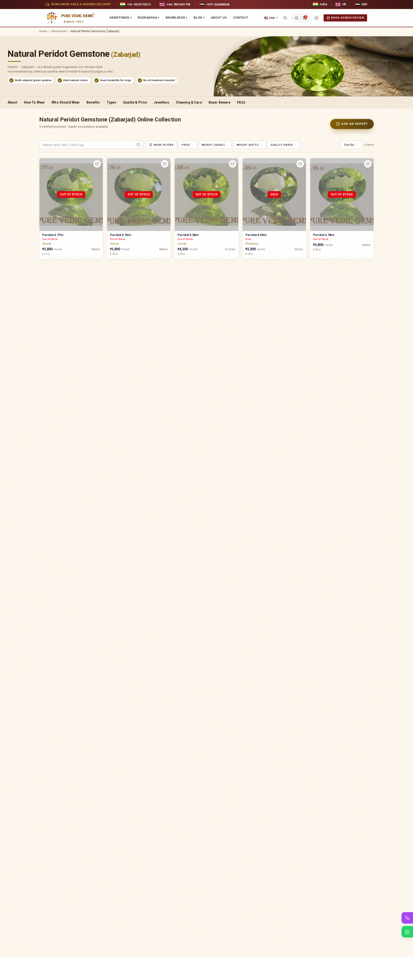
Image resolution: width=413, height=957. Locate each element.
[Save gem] (97, 164)
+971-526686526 (217, 4)
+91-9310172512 (139, 4)
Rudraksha (148, 17)
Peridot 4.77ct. (53, 235)
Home (43, 31)
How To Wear (34, 102)
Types (111, 102)
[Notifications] (296, 17)
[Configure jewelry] (100, 182)
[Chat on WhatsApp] (407, 931)
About (12, 102)
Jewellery (161, 102)
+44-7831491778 (178, 4)
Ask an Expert (354, 124)
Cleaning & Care (189, 102)
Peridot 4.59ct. (256, 235)
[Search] (285, 18)
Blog (199, 17)
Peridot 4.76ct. (121, 235)
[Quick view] (100, 173)
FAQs (241, 102)
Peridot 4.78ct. (324, 235)
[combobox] (188, 145)
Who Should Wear (66, 102)
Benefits (93, 102)
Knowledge (176, 17)
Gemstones (120, 17)
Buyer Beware (220, 102)
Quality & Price (135, 102)
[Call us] (407, 918)
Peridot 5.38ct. (188, 235)
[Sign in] (316, 18)
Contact (240, 17)
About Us (219, 17)
